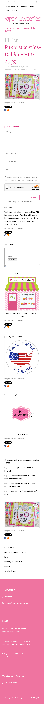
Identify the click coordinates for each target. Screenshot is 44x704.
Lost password (11, 11)
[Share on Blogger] (8, 110)
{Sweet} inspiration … (11, 657)
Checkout (23, 7)
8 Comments (24, 641)
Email (10, 256)
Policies (7, 566)
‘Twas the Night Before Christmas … (17, 644)
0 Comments (23, 70)
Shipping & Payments (13, 562)
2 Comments (20, 628)
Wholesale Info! (10, 571)
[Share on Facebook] (5, 110)
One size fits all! (22, 434)
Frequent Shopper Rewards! (15, 552)
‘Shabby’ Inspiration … (11, 632)
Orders (31, 7)
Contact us (10, 313)
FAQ (6, 557)
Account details (12, 7)
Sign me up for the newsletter (19, 201)
